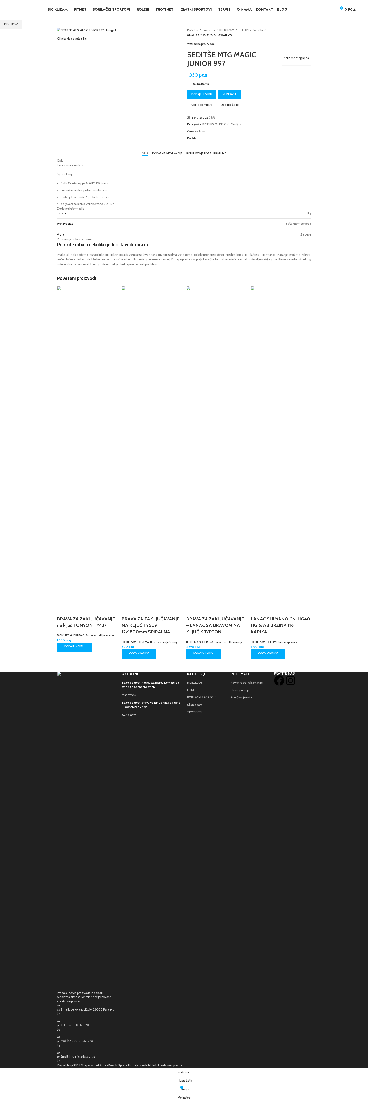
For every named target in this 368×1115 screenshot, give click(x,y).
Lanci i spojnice (288, 642)
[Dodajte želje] (85, 610)
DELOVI (272, 642)
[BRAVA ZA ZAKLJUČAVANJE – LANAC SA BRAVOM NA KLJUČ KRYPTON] (216, 445)
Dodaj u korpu (201, 94)
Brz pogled (73, 610)
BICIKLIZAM (64, 635)
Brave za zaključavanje (100, 635)
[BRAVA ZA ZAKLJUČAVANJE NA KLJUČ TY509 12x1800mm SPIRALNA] (152, 445)
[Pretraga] (324, 9)
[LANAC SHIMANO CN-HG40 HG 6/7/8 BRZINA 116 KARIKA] (281, 445)
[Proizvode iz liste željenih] (332, 9)
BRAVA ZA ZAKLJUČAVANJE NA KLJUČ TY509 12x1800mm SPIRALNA (150, 625)
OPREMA (78, 635)
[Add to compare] (62, 610)
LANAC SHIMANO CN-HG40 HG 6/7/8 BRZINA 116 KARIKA (280, 625)
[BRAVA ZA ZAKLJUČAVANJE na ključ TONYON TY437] (87, 445)
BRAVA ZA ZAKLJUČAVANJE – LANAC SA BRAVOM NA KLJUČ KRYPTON (215, 625)
